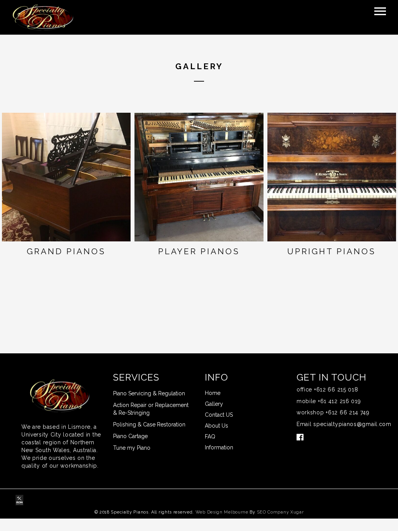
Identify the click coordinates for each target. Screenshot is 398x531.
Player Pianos (199, 251)
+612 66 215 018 (336, 389)
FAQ (210, 436)
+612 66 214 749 (348, 412)
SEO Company (273, 512)
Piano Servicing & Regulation (149, 393)
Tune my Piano (131, 448)
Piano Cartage (130, 436)
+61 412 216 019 (339, 401)
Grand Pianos (66, 251)
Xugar (297, 512)
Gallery (214, 404)
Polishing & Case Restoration (149, 424)
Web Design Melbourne (222, 512)
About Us (216, 426)
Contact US (219, 415)
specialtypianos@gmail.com (352, 424)
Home (212, 393)
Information (219, 447)
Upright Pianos (331, 251)
